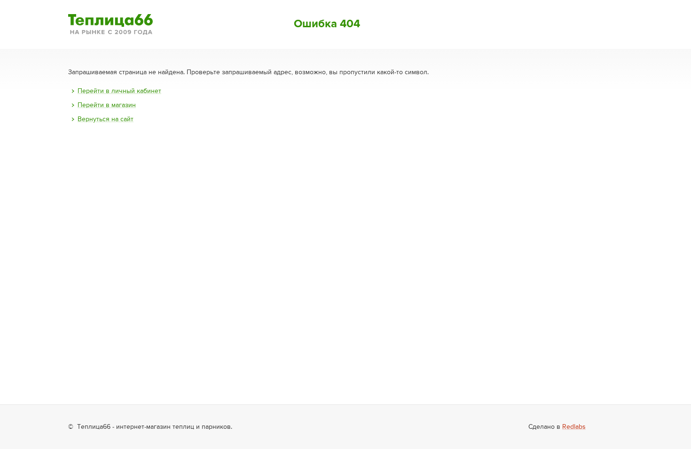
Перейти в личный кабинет (119, 91)
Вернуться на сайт (105, 119)
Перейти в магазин (107, 105)
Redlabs (574, 427)
